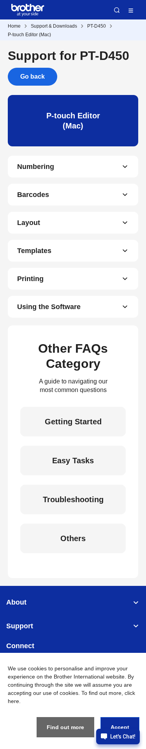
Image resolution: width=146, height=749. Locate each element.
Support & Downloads (54, 26)
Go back (32, 76)
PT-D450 (96, 26)
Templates (34, 251)
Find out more (65, 727)
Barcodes (33, 195)
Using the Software (49, 307)
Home (14, 26)
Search (117, 10)
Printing (30, 279)
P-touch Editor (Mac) (29, 34)
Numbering (35, 167)
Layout (28, 223)
